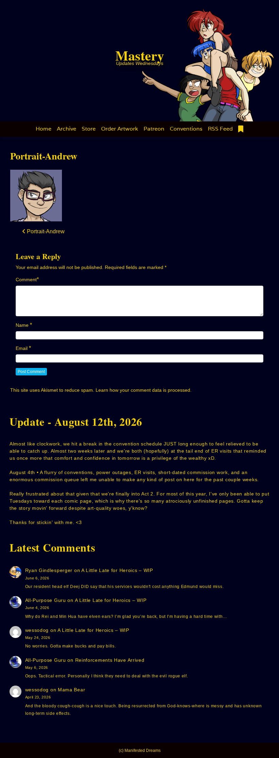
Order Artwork (119, 128)
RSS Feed (220, 128)
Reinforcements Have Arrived (110, 660)
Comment (26, 279)
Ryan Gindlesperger (49, 570)
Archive (66, 128)
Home (43, 128)
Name (22, 325)
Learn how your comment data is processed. (144, 390)
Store (89, 128)
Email (22, 348)
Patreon (154, 128)
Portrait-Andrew (43, 156)
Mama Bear (71, 689)
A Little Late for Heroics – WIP (117, 570)
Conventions (186, 128)
